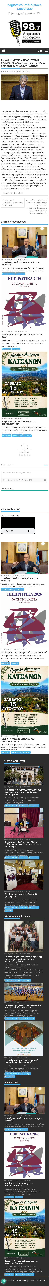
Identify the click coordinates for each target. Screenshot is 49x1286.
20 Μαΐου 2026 (11, 1057)
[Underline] (8, 479)
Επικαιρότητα (7, 193)
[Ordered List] (14, 479)
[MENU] (46, 50)
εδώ (17, 515)
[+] (30, 480)
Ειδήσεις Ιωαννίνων (8, 274)
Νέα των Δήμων (17, 436)
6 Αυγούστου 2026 (12, 839)
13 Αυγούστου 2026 (10, 332)
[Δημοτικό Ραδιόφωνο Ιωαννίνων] (3, 51)
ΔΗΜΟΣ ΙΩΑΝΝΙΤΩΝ (11, 805)
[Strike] (11, 479)
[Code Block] (22, 479)
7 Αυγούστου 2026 (12, 787)
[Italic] (6, 479)
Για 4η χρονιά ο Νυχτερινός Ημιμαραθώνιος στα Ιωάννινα (12, 202)
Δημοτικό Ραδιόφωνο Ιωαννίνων (24, 7)
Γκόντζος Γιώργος (24, 71)
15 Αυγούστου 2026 (10, 259)
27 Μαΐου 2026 (11, 1002)
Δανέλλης (19, 193)
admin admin (23, 259)
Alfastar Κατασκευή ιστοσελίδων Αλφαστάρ (30, 1280)
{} (28, 480)
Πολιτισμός (15, 349)
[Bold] (3, 479)
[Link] (25, 479)
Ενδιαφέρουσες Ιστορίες (12, 980)
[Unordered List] (16, 479)
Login (45, 465)
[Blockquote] (19, 479)
